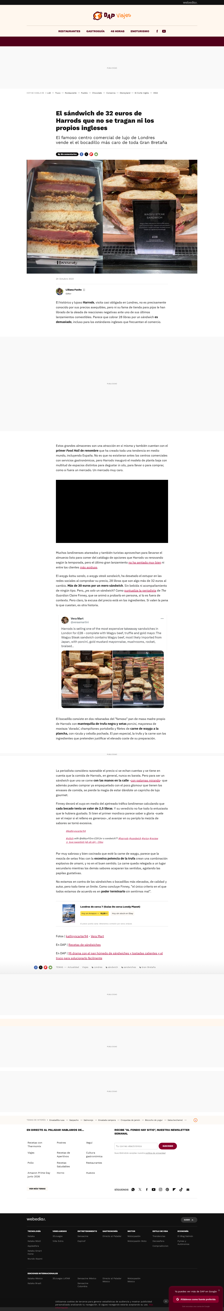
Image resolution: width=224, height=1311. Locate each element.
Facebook (157, 31)
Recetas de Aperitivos (63, 1154)
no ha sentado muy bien (144, 562)
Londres (98, 967)
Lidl (49, 93)
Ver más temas (37, 1189)
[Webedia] (190, 2)
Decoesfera (158, 1241)
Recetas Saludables (63, 1164)
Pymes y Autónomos (183, 1242)
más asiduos (88, 567)
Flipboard (91, 154)
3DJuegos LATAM (61, 1278)
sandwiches (130, 967)
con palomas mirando (145, 780)
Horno (60, 1172)
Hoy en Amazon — (95, 913)
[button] (75, 290)
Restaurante (71, 93)
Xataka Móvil (34, 1241)
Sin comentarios (69, 154)
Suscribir (168, 1146)
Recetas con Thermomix (35, 1144)
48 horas (117, 31)
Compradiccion (160, 1246)
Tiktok (181, 1189)
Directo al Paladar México (112, 1280)
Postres (61, 1142)
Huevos (90, 1172)
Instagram (160, 1189)
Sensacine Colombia (83, 1285)
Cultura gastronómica (94, 1154)
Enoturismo (140, 31)
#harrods (123, 838)
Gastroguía (95, 31)
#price (145, 838)
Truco (57, 93)
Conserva (110, 93)
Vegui (89, 1142)
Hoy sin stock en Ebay (122, 913)
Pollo (31, 1162)
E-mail (96, 154)
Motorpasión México (134, 1280)
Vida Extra (58, 1241)
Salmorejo (89, 1120)
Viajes (112, 16)
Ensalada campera (107, 1120)
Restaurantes (69, 31)
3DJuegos (57, 1236)
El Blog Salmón (185, 1236)
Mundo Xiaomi (35, 1258)
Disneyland (125, 93)
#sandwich (135, 838)
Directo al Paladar (112, 1236)
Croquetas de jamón (131, 1120)
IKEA (155, 93)
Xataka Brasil (34, 1283)
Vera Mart (97, 936)
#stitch (70, 838)
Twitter (86, 154)
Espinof (81, 1241)
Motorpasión (134, 1236)
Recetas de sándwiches (84, 945)
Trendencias (159, 1236)
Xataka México (35, 1278)
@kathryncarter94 (76, 831)
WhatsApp (133, 1189)
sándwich (113, 967)
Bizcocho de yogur (154, 1120)
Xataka (31, 1236)
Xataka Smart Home (35, 1252)
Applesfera (33, 1246)
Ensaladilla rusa (57, 1120)
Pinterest (167, 1189)
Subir (187, 1220)
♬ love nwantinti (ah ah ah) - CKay (84, 842)
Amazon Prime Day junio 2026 (39, 1174)
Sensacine (83, 1236)
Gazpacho (74, 1120)
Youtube (164, 31)
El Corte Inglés (142, 93)
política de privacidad (155, 1153)
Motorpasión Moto (137, 1241)
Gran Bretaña (149, 967)
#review (153, 838)
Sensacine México (87, 1278)
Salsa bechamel (175, 1120)
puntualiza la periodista (140, 590)
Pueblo (84, 93)
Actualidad (73, 967)
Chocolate (97, 93)
